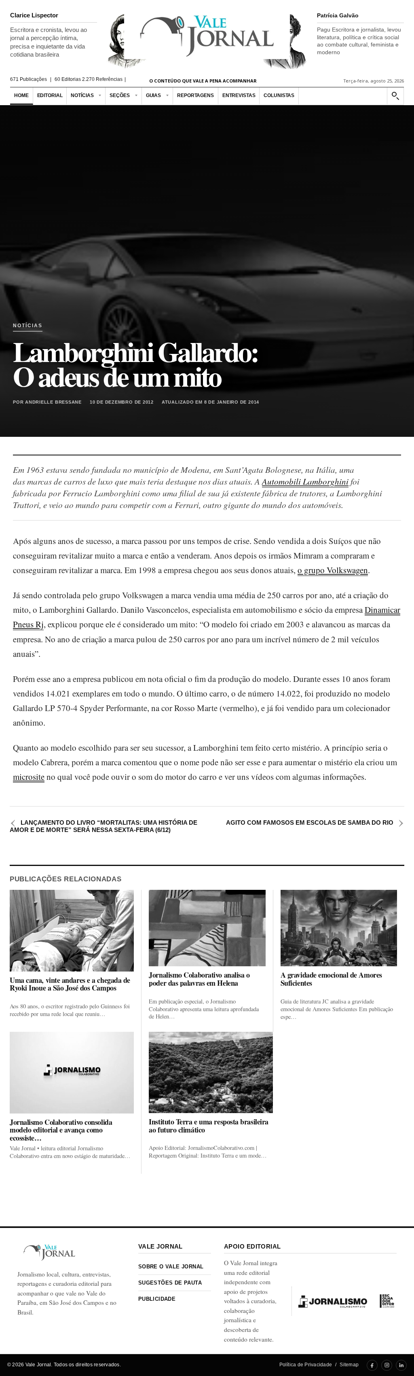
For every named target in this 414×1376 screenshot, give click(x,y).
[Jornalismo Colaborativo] (332, 1301)
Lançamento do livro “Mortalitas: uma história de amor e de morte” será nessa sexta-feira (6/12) (103, 826)
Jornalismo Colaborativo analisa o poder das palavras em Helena (199, 979)
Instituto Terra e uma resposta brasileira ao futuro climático (208, 1126)
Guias (153, 95)
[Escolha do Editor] (387, 1301)
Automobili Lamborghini (305, 481)
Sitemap (349, 1365)
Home (21, 95)
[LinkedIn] (401, 1365)
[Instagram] (386, 1365)
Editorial (50, 95)
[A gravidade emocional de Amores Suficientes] (339, 928)
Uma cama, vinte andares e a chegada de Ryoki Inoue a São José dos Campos (70, 984)
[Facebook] (372, 1365)
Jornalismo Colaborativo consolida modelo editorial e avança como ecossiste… (61, 1130)
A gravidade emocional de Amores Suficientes (331, 979)
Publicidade (156, 1299)
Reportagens (195, 95)
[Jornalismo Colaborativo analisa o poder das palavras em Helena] (207, 928)
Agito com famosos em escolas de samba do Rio (315, 822)
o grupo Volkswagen (333, 570)
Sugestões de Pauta (170, 1283)
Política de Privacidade (305, 1365)
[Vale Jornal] (49, 1252)
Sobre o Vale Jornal (170, 1267)
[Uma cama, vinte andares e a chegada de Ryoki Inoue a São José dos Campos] (72, 931)
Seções (119, 95)
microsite (28, 776)
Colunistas (279, 95)
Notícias (82, 95)
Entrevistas (239, 95)
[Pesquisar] (395, 96)
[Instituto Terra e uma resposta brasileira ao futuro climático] (210, 1072)
